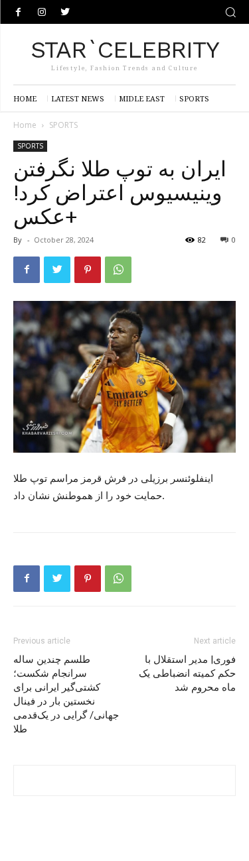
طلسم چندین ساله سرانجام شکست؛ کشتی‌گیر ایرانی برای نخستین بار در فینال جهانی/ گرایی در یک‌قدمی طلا (66, 694)
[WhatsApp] (118, 270)
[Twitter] (64, 12)
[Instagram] (41, 12)
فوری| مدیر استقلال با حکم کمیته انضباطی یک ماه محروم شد (187, 673)
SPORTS (63, 125)
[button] (230, 12)
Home (25, 125)
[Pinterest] (87, 270)
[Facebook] (18, 12)
